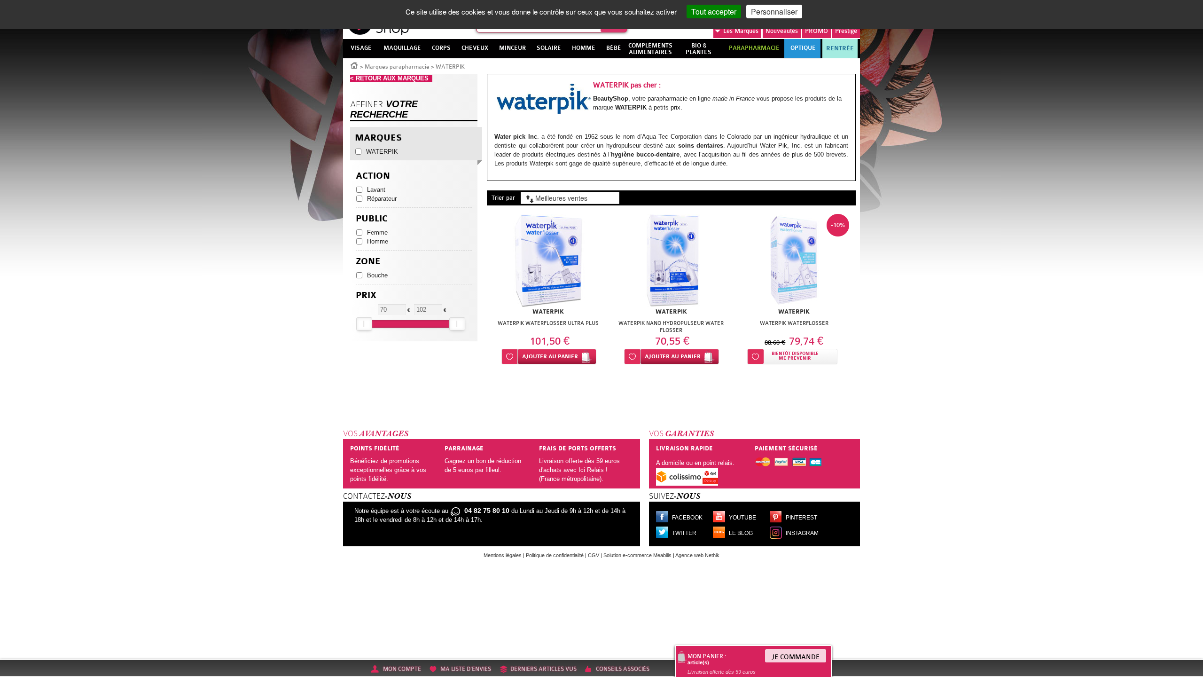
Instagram (802, 533)
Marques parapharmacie (397, 66)
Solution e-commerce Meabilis (637, 555)
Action (373, 176)
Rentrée (840, 48)
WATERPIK (382, 151)
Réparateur (382, 198)
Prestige (846, 30)
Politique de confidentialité (555, 555)
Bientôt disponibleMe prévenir (795, 356)
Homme (377, 241)
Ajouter (550, 357)
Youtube (742, 517)
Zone (368, 261)
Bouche (377, 275)
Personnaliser (774, 11)
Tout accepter (713, 11)
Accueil (354, 65)
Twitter (684, 533)
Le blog (741, 533)
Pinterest (801, 517)
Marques (740, 30)
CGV (593, 555)
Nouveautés (782, 30)
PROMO (816, 30)
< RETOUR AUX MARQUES (391, 78)
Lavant (376, 189)
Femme (377, 232)
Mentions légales (503, 555)
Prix (366, 295)
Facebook (687, 517)
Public (372, 218)
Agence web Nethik (697, 555)
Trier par (503, 197)
